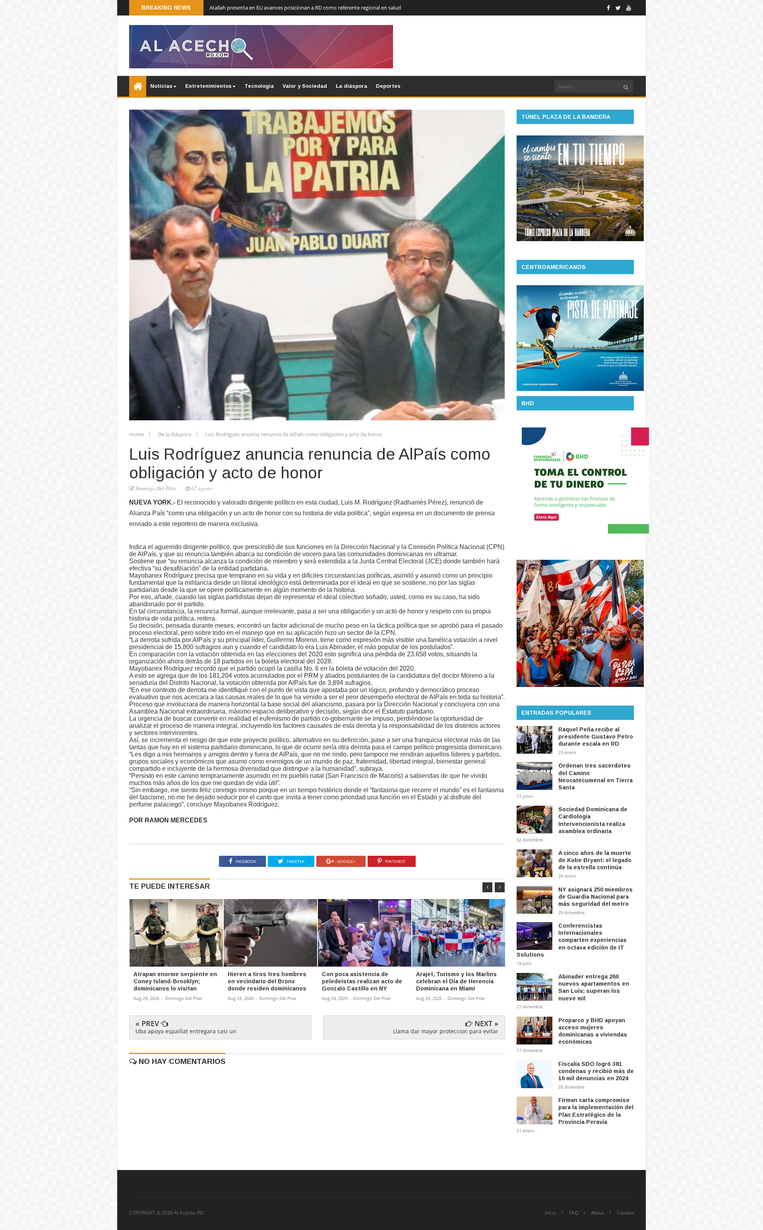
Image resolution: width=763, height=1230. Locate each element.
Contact (625, 1213)
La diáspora (351, 86)
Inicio (550, 1213)
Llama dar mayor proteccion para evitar (445, 1031)
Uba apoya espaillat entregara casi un (186, 1031)
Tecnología (259, 86)
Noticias (161, 86)
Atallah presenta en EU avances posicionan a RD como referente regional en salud (305, 7)
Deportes (388, 86)
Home (137, 434)
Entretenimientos (208, 86)
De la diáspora (175, 434)
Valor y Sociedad (305, 86)
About (597, 1213)
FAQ (573, 1213)
